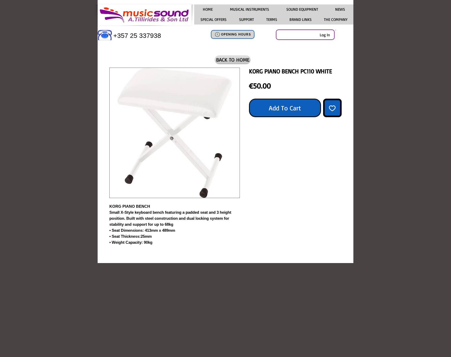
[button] (249, 9)
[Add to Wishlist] (332, 108)
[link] (335, 30)
